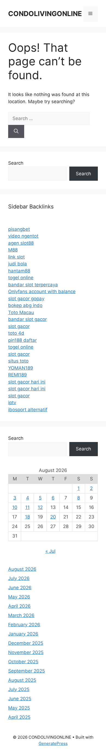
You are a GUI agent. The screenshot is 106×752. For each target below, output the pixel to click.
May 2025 (19, 708)
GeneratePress (53, 743)
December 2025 (25, 643)
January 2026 (23, 634)
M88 (13, 250)
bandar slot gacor (27, 319)
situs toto (18, 361)
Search (15, 163)
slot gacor (19, 326)
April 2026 (19, 606)
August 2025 (22, 680)
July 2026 (19, 578)
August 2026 (22, 569)
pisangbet (19, 229)
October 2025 (23, 661)
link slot (16, 257)
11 (27, 507)
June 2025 (19, 698)
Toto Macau (21, 312)
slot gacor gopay (26, 298)
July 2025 (18, 689)
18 (27, 517)
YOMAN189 (20, 368)
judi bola (17, 263)
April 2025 (19, 717)
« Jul (50, 551)
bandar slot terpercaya (33, 284)
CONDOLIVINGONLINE (45, 14)
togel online (20, 277)
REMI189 (17, 374)
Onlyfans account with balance (42, 291)
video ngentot (23, 236)
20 (53, 517)
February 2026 (24, 624)
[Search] (16, 131)
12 (40, 507)
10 (14, 507)
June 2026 (20, 587)
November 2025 (25, 652)
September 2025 (26, 671)
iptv (12, 402)
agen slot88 (21, 243)
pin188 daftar (22, 340)
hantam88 (19, 271)
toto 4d (16, 333)
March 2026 (21, 615)
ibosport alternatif (27, 409)
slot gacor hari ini (26, 382)
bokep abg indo (25, 305)
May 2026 (19, 597)
